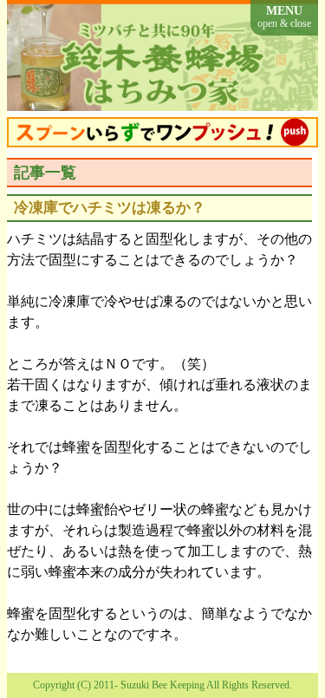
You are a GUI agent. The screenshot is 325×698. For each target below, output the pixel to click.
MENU (284, 16)
